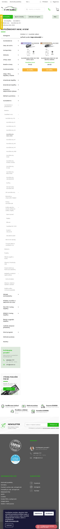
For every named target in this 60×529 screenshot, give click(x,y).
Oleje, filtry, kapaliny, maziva (8, 74)
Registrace (56, 2)
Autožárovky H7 (10, 139)
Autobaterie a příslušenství (8, 105)
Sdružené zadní (10, 235)
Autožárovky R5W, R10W (10, 172)
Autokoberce (7, 41)
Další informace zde (12, 521)
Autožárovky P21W (10, 156)
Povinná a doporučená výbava (9, 90)
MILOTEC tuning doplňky (8, 307)
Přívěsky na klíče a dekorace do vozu (9, 301)
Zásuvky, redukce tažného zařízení (9, 283)
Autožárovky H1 (10, 122)
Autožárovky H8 (10, 143)
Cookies (3, 496)
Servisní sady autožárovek (10, 187)
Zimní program (8, 332)
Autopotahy (7, 50)
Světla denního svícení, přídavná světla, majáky (10, 209)
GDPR (2, 494)
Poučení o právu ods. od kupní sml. (11, 487)
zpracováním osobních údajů (51, 428)
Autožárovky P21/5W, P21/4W (10, 161)
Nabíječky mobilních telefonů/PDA (10, 274)
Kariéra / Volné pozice (7, 504)
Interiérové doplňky (9, 80)
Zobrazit (9, 389)
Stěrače (6, 55)
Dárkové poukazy (8, 337)
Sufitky (8, 183)
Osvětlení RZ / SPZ (11, 226)
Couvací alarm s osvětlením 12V (10, 244)
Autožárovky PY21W (10, 167)
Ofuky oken (7, 59)
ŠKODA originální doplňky (8, 320)
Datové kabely (10, 279)
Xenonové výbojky (11, 239)
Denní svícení (10, 214)
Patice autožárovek (9, 202)
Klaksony (6, 249)
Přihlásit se (53, 425)
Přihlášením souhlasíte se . (44, 428)
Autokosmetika (8, 69)
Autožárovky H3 (10, 126)
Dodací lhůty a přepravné (8, 499)
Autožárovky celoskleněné (10, 178)
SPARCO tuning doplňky (8, 314)
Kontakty (4, 2)
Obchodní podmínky (15, 2)
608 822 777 (10, 360)
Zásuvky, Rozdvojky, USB (10, 263)
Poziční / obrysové (9, 231)
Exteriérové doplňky (9, 85)
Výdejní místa (5, 501)
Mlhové (8, 222)
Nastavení (9, 525)
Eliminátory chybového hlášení (11, 197)
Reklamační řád (5, 492)
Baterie (6, 110)
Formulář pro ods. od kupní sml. (10, 489)
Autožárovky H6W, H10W (10, 134)
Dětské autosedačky (7, 295)
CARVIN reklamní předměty (8, 326)
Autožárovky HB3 (11, 151)
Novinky (5, 341)
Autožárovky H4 (10, 130)
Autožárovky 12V (10, 118)
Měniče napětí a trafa (8, 257)
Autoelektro (7, 100)
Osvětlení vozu (8, 114)
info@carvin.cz (10, 364)
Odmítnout (38, 513)
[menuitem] (7, 17)
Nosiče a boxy (7, 64)
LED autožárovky (10, 192)
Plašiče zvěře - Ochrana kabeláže (9, 289)
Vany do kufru (7, 45)
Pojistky (6, 253)
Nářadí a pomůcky (9, 96)
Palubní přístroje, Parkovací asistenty (10, 268)
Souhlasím (49, 513)
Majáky (8, 218)
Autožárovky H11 (11, 147)
